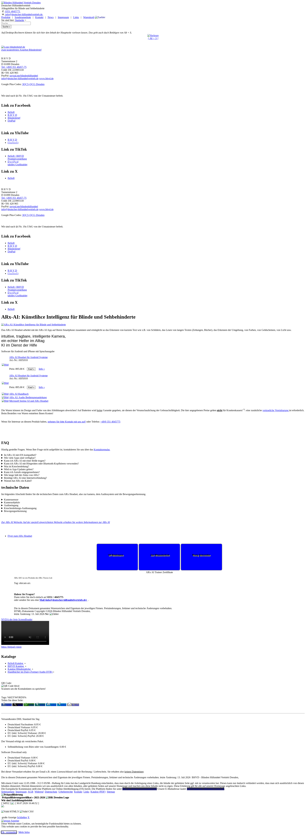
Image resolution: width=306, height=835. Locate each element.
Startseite (19, 20)
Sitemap (111, 791)
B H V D (12, 115)
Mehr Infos (24, 832)
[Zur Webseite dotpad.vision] (25, 644)
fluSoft (11, 112)
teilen (9, 704)
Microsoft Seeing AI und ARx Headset (28, 401)
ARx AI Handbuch (19, 394)
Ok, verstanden (9, 832)
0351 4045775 (13, 11)
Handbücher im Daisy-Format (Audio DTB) (30, 672)
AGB (30, 791)
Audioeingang (11, 505)
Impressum (63, 17)
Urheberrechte (65, 791)
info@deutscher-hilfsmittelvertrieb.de (24, 14)
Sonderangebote (23, 17)
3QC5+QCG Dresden (33, 84)
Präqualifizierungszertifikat (23, 797)
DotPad (11, 120)
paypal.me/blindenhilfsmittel (24, 75)
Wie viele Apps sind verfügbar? (20, 457)
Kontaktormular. (102, 449)
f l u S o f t (13, 142)
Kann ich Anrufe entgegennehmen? (22, 472)
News (51, 17)
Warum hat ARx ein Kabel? (18, 480)
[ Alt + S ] (153, 38)
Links (76, 17)
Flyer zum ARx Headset (20, 536)
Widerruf (39, 791)
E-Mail (75, 704)
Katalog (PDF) (98, 791)
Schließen (22, 817)
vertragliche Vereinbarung (275, 410)
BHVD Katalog (16, 666)
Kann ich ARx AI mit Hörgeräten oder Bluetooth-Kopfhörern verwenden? (41, 463)
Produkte (5, 17)
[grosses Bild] (33, 324)
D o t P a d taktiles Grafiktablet (17, 163)
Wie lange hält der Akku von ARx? (21, 475)
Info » (42, 369)
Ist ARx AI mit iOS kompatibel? (20, 455)
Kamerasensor (11, 499)
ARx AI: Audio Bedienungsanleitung (28, 397)
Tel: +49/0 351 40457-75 (13, 67)
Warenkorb (88, 17)
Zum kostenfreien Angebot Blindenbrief (21, 49)
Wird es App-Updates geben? (18, 469)
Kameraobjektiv (12, 502)
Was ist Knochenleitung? (16, 466)
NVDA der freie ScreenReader (16, 619)
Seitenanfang (7, 791)
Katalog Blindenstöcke (19, 669)
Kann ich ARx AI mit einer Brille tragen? (24, 460)
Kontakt (39, 17)
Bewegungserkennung (15, 511)
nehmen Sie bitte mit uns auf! (67, 421)
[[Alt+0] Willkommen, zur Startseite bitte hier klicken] (21, 2)
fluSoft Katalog (16, 663)
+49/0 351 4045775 (110, 421)
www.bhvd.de (46, 78)
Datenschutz (51, 791)
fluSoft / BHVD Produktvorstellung (17, 157)
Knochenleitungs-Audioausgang (20, 508)
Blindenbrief (14, 118)
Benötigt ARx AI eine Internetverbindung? (25, 478)
